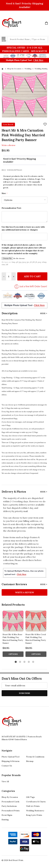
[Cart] (46, 23)
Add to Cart (32, 276)
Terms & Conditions (35, 756)
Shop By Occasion (10, 797)
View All (5, 781)
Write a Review (8, 145)
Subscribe (24, 693)
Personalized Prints (11, 810)
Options (13, 654)
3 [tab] (25, 662)
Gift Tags (30, 797)
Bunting (5, 819)
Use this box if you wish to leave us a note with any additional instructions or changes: (23, 228)
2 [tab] (20, 662)
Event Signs (7, 815)
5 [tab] (33, 662)
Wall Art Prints (33, 806)
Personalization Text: (12, 208)
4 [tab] (29, 662)
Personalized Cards (10, 801)
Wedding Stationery (35, 810)
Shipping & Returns (10, 761)
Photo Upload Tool (10, 756)
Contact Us (7, 765)
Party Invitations (9, 806)
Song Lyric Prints (34, 815)
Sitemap (29, 761)
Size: (5, 193)
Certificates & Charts (36, 801)
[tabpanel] (13, 634)
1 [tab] (16, 662)
